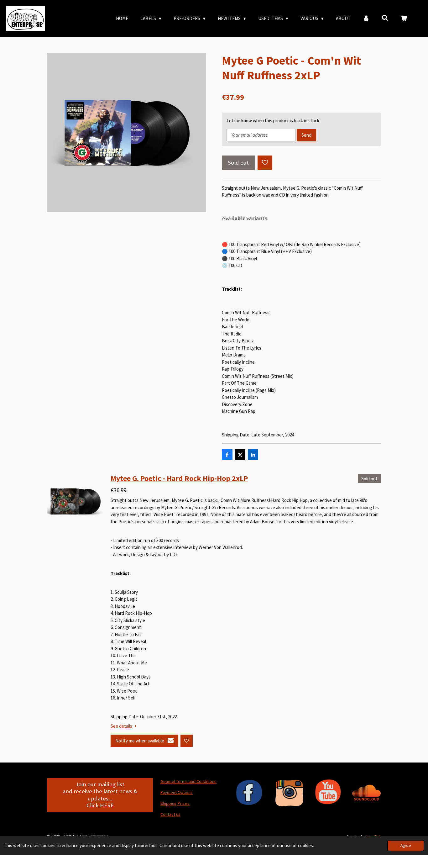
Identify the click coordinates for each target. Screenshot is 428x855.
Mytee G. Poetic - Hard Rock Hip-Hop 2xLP (179, 478)
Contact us (170, 814)
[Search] (385, 18)
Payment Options (176, 792)
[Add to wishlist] (265, 163)
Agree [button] (405, 845)
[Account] (366, 18)
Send (306, 135)
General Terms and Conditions (188, 781)
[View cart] (404, 18)
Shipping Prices (175, 803)
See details (121, 726)
